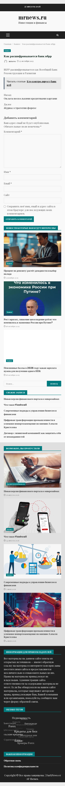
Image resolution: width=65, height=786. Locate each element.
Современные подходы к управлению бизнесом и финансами (32, 561)
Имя (7, 171)
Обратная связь (12, 760)
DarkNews (52, 775)
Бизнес (10, 529)
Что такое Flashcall (15, 405)
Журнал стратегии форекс (20, 106)
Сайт (7, 195)
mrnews (12, 61)
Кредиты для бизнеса (16, 484)
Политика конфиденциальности (21, 766)
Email (8, 183)
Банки (7, 51)
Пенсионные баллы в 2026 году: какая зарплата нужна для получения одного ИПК (32, 347)
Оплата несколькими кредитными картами (30, 96)
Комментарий (13, 131)
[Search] (57, 35)
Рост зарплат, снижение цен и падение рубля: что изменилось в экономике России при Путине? (32, 298)
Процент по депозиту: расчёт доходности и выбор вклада (32, 250)
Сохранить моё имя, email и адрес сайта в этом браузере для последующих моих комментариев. (31, 210)
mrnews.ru (32, 18)
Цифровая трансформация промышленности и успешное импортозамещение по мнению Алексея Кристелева (30, 423)
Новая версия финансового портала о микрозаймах (31, 399)
